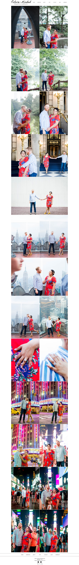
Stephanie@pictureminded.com (39, 560)
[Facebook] (38, 562)
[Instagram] (41, 562)
